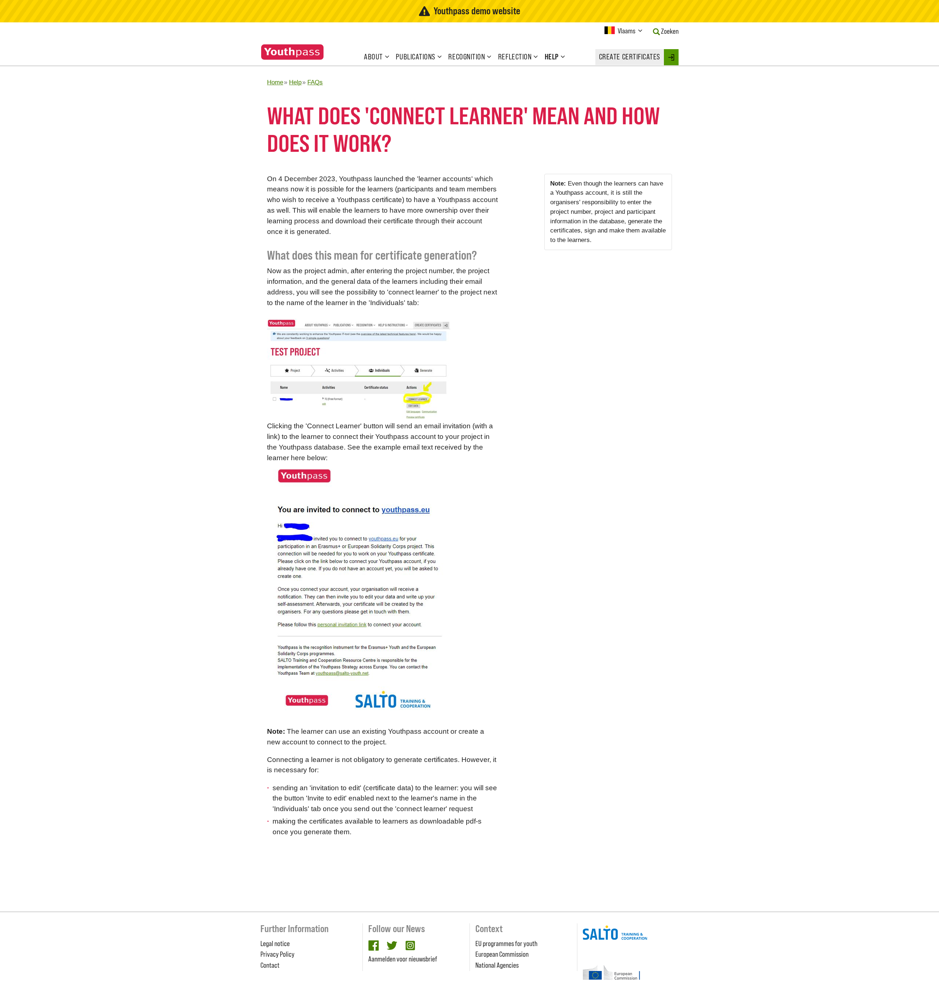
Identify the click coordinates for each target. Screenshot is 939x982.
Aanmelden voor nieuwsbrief (402, 959)
